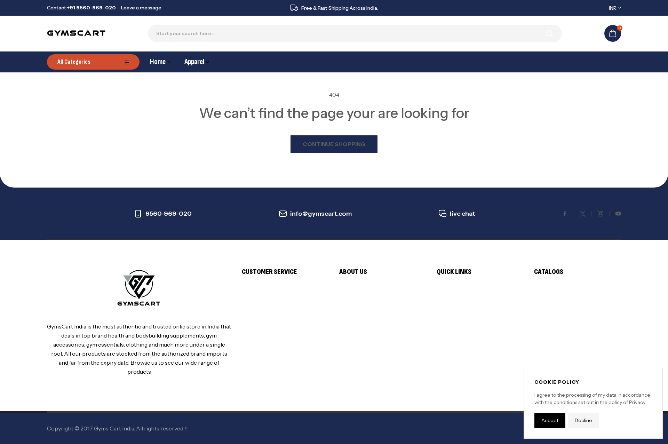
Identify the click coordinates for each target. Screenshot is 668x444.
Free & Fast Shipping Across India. (339, 8)
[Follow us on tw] (583, 213)
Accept (549, 420)
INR (613, 8)
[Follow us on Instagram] (600, 213)
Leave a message (141, 8)
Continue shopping (334, 144)
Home (158, 61)
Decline (583, 420)
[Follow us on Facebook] (565, 213)
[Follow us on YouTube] (618, 213)
